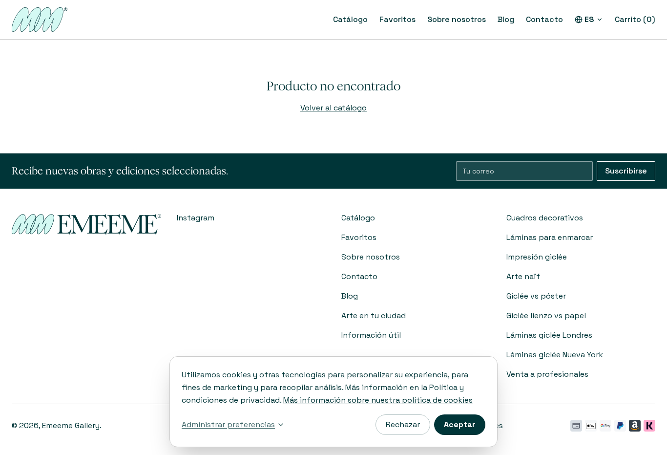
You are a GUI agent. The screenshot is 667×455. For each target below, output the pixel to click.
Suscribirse (626, 171)
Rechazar (403, 424)
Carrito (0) (635, 19)
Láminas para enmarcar (549, 237)
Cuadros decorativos (544, 218)
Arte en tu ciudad (373, 315)
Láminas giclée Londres (549, 335)
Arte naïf (523, 276)
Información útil (371, 335)
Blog (506, 19)
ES (589, 19)
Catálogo (350, 19)
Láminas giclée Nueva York (554, 354)
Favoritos (397, 19)
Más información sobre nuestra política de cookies (378, 400)
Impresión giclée (536, 257)
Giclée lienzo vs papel (546, 315)
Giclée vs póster (536, 296)
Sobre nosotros (456, 19)
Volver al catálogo (333, 108)
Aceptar (460, 424)
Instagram (195, 218)
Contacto (544, 19)
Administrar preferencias (228, 424)
